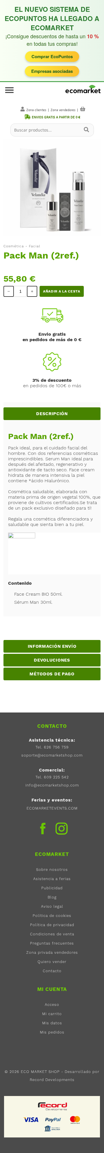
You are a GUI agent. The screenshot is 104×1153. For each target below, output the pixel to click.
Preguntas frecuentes (52, 943)
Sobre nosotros (52, 869)
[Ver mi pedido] (83, 109)
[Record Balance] (52, 1106)
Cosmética (13, 246)
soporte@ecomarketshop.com (52, 755)
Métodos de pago (52, 674)
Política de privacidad (52, 925)
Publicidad (52, 888)
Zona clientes (36, 110)
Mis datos (52, 1023)
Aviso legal (52, 906)
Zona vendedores (63, 110)
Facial (34, 246)
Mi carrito (52, 1014)
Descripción (52, 413)
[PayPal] (53, 1119)
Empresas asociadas (52, 71)
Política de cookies (52, 915)
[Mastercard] (75, 1119)
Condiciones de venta (52, 934)
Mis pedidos (52, 1032)
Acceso (52, 1004)
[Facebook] (42, 828)
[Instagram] (61, 830)
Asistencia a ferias (52, 879)
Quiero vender (52, 962)
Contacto (52, 971)
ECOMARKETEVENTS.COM (52, 808)
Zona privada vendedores (52, 952)
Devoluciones (52, 660)
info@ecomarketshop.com (52, 785)
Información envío (52, 646)
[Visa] (31, 1119)
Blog (52, 897)
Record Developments (52, 1080)
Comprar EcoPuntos (52, 56)
